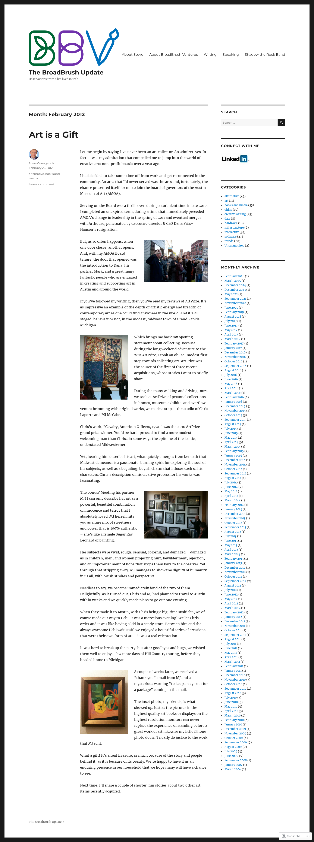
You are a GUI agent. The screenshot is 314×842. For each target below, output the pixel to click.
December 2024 (235, 285)
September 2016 (235, 366)
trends (228, 241)
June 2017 (231, 325)
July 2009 (230, 751)
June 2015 (231, 433)
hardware (231, 223)
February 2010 (234, 720)
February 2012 (234, 612)
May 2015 (230, 437)
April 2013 (231, 550)
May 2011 (230, 653)
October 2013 (233, 523)
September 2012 (235, 581)
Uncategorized (234, 245)
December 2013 (234, 514)
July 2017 (230, 321)
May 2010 (230, 706)
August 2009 (233, 747)
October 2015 (233, 415)
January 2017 (233, 348)
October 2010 (233, 684)
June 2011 (230, 648)
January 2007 (233, 765)
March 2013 (232, 554)
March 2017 (232, 339)
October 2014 (233, 469)
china (228, 210)
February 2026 (234, 276)
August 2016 (232, 370)
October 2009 (233, 738)
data (227, 218)
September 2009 (235, 742)
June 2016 (231, 379)
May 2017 (230, 330)
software (230, 236)
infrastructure (234, 227)
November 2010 (235, 679)
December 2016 (235, 352)
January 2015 (233, 455)
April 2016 (231, 388)
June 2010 (231, 702)
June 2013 (231, 541)
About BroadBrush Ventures (173, 55)
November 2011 (234, 626)
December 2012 (234, 567)
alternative (36, 173)
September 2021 (235, 299)
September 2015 (235, 420)
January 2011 (233, 671)
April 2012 (231, 603)
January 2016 (233, 402)
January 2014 (233, 509)
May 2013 (230, 545)
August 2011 (232, 639)
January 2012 (233, 617)
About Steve (132, 55)
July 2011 (230, 644)
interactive (231, 232)
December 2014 (234, 460)
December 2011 (234, 621)
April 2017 (231, 334)
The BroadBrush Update (66, 72)
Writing (210, 55)
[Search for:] (249, 122)
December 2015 (234, 406)
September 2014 (235, 473)
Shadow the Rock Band (265, 55)
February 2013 (234, 558)
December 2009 (235, 729)
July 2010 (230, 697)
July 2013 (230, 536)
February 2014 (234, 505)
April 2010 (231, 711)
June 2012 (231, 594)
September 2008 (235, 760)
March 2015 (232, 446)
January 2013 (233, 563)
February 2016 (234, 397)
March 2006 (232, 769)
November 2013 (234, 518)
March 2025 (232, 281)
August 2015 (232, 424)
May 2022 (231, 294)
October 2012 (233, 576)
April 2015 (231, 442)
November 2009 (235, 733)
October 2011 (233, 630)
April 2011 (231, 657)
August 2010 (232, 693)
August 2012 (232, 585)
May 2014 (230, 491)
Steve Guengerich (41, 163)
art (226, 201)
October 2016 (233, 361)
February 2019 (234, 312)
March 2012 (232, 608)
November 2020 (235, 303)
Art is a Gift (53, 134)
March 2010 (232, 715)
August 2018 (232, 316)
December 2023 (235, 290)
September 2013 (235, 527)
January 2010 (233, 724)
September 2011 (235, 635)
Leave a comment (41, 184)
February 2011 (233, 666)
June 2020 (231, 307)
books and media (236, 205)
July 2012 (230, 590)
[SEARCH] (281, 122)
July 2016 (230, 375)
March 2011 (232, 662)
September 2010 (235, 688)
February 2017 (234, 343)
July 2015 (230, 428)
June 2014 (231, 487)
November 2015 (235, 411)
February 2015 (234, 451)
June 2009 (231, 756)
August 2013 (232, 532)
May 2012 (230, 599)
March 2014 (232, 500)
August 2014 (232, 478)
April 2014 (231, 496)
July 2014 (230, 482)
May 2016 (231, 384)
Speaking (231, 55)
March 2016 (232, 393)
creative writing (235, 214)
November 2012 (235, 572)
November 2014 (235, 464)
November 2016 (235, 357)
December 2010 (234, 675)
